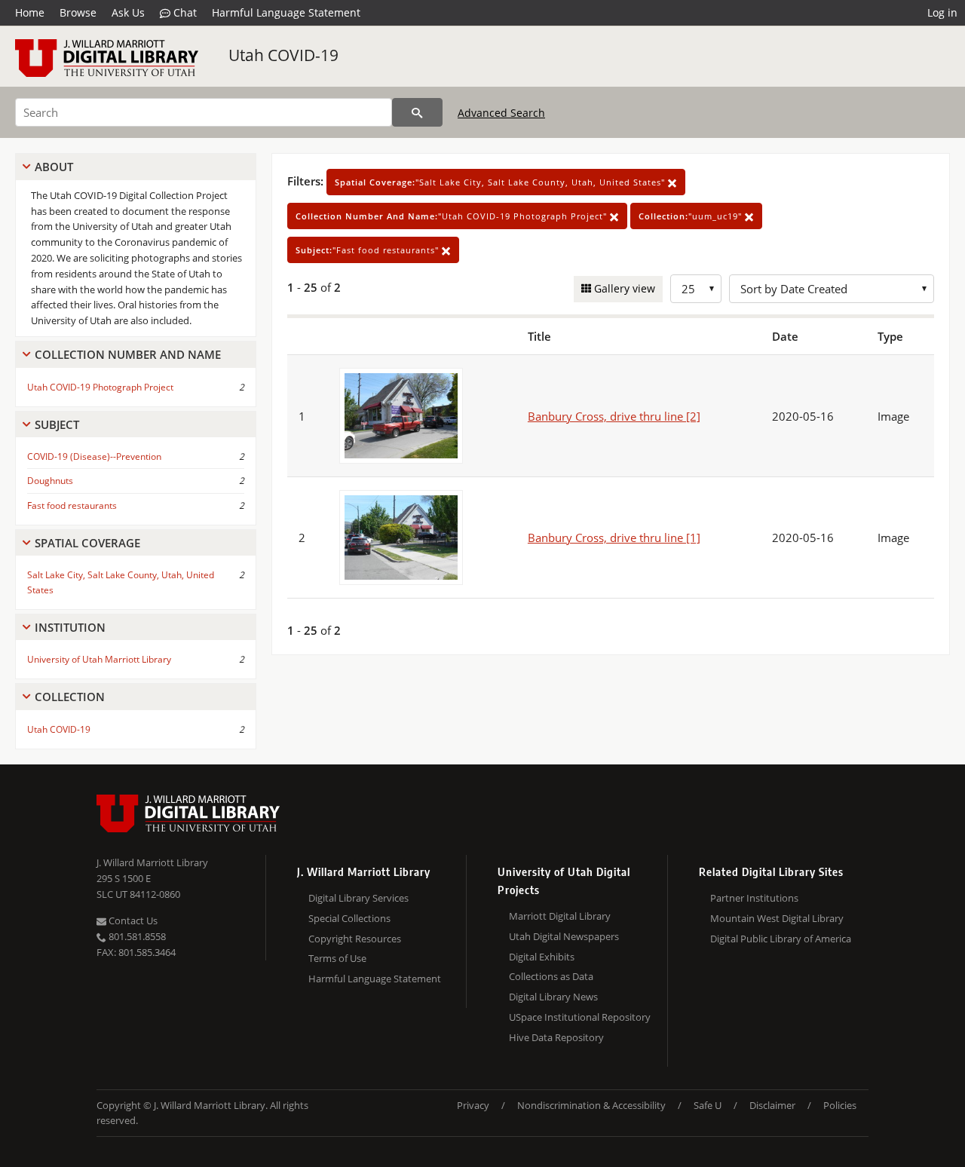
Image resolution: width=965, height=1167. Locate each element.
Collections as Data (551, 976)
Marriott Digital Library (560, 916)
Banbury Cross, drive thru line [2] (614, 416)
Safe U (707, 1105)
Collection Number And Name (128, 354)
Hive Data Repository (556, 1037)
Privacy (473, 1105)
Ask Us (128, 12)
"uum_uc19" (692, 216)
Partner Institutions (754, 898)
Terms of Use (337, 958)
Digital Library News (553, 996)
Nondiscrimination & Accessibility (591, 1105)
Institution (70, 627)
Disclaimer (772, 1105)
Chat (183, 12)
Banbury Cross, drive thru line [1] (614, 537)
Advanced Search (501, 113)
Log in (942, 12)
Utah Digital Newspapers (564, 936)
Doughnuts (50, 480)
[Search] (417, 112)
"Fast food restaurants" (369, 250)
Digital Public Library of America (780, 938)
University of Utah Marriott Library (99, 659)
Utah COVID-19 (283, 55)
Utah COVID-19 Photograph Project (100, 387)
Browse (78, 12)
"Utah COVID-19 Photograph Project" (453, 216)
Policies (839, 1105)
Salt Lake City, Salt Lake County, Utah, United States (120, 582)
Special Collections (349, 918)
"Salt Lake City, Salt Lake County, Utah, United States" (501, 182)
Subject (57, 424)
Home (29, 12)
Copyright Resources (354, 938)
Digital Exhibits (541, 956)
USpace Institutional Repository (580, 1017)
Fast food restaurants (72, 505)
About (54, 166)
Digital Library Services (358, 898)
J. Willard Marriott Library (152, 862)
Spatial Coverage (87, 542)
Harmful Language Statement (286, 12)
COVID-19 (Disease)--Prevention (94, 456)
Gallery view (623, 288)
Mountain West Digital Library (777, 918)
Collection (70, 696)
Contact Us (132, 920)
